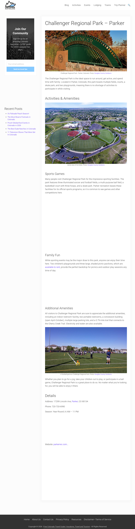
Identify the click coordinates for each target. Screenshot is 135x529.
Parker (75, 401)
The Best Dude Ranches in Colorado (22, 129)
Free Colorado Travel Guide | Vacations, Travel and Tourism (66, 527)
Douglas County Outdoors (102, 73)
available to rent (52, 267)
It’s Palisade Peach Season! (18, 114)
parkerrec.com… (60, 444)
